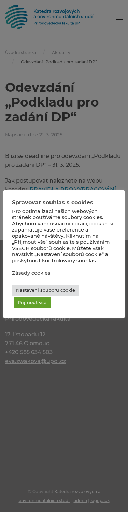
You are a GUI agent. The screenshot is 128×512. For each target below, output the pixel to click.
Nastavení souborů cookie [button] (45, 290)
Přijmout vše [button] (32, 302)
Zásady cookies (31, 273)
